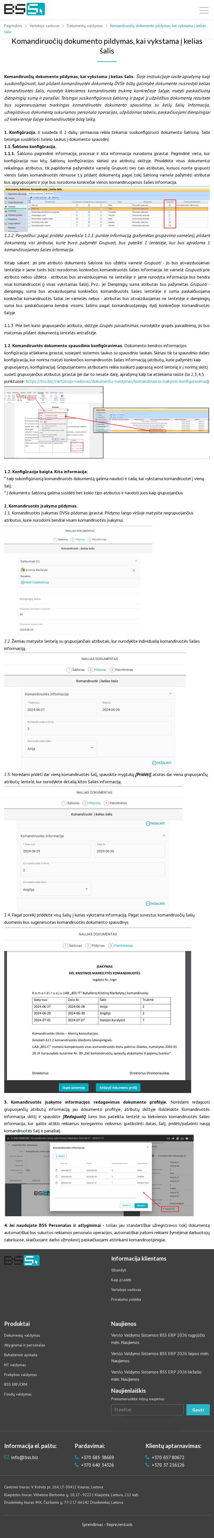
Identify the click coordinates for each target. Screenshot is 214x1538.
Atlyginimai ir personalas (24, 1345)
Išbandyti (118, 1270)
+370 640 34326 (97, 1465)
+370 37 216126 (167, 1465)
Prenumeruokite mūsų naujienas (137, 1398)
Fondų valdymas (18, 1394)
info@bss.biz (24, 1457)
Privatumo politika (126, 1299)
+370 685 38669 (97, 1457)
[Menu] (204, 9)
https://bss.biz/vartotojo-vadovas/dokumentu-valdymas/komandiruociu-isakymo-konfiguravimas (117, 381)
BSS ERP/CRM (15, 1384)
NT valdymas (15, 1364)
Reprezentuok (119, 1524)
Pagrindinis (13, 25)
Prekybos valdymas (20, 1374)
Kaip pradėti (121, 1279)
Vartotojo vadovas (45, 25)
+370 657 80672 (167, 1457)
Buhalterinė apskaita (20, 1354)
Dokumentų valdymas (85, 25)
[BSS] (24, 9)
